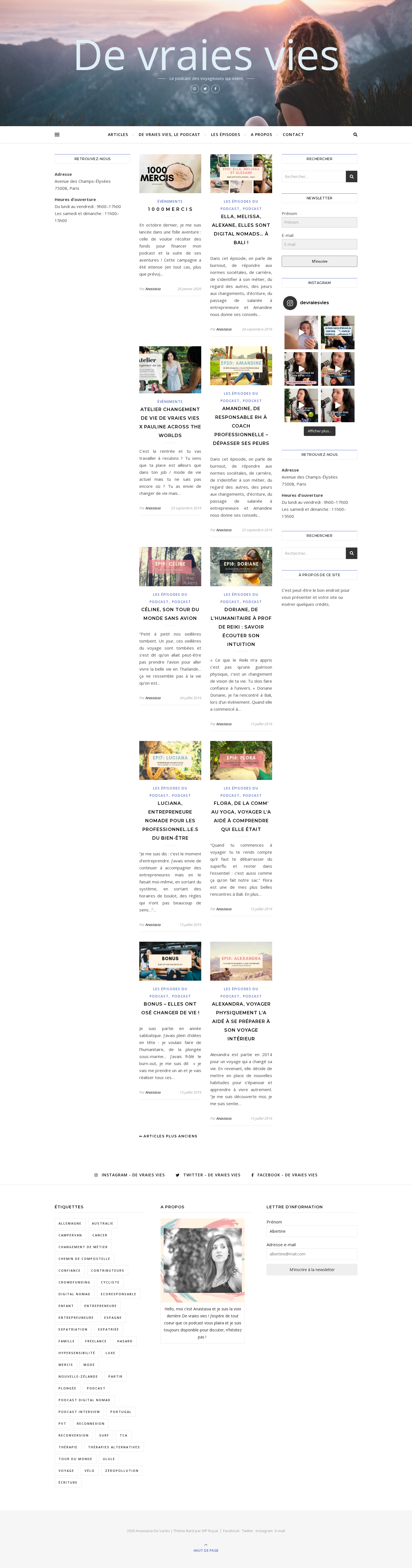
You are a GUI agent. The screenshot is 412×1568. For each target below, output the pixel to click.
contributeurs (107, 1270)
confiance (70, 1270)
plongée (68, 1388)
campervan (70, 1235)
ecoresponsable (118, 1294)
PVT (62, 1423)
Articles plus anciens (170, 1136)
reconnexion (91, 1423)
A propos (261, 134)
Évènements (170, 201)
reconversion (74, 1435)
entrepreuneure (76, 1317)
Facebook (231, 1530)
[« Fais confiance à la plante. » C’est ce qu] (301, 369)
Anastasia (153, 288)
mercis (66, 1365)
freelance (96, 1341)
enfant (66, 1306)
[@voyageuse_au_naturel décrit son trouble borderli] (338, 369)
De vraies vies (206, 54)
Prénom (274, 1222)
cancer (100, 1235)
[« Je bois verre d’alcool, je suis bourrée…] (338, 332)
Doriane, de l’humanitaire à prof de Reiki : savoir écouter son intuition (241, 627)
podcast (96, 1388)
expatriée (108, 1329)
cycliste (110, 1282)
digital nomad (75, 1294)
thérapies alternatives (114, 1447)
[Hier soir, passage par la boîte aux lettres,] (301, 332)
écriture (68, 1482)
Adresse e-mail (281, 1244)
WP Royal (210, 1530)
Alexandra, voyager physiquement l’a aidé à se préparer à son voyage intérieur (241, 1021)
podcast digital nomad (85, 1400)
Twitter (247, 1530)
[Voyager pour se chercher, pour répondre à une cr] (338, 405)
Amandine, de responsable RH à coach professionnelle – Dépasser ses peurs (241, 426)
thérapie (68, 1447)
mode (89, 1365)
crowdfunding (75, 1282)
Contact (293, 134)
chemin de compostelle (84, 1259)
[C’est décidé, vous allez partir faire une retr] (301, 405)
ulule (109, 1459)
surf (104, 1435)
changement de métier (83, 1247)
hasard (125, 1341)
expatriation (73, 1329)
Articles (118, 134)
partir (115, 1376)
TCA (124, 1435)
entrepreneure (100, 1306)
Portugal (121, 1412)
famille (67, 1341)
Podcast (252, 208)
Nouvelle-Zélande (78, 1376)
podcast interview (79, 1412)
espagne (113, 1317)
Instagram (264, 1530)
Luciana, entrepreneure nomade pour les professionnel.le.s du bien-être (170, 821)
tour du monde (75, 1459)
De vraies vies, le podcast (169, 134)
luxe (110, 1353)
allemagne (70, 1223)
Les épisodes (225, 134)
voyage (66, 1470)
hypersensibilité (77, 1353)
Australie (103, 1223)
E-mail (280, 1530)
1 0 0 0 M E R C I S (170, 209)
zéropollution (122, 1470)
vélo (90, 1470)
